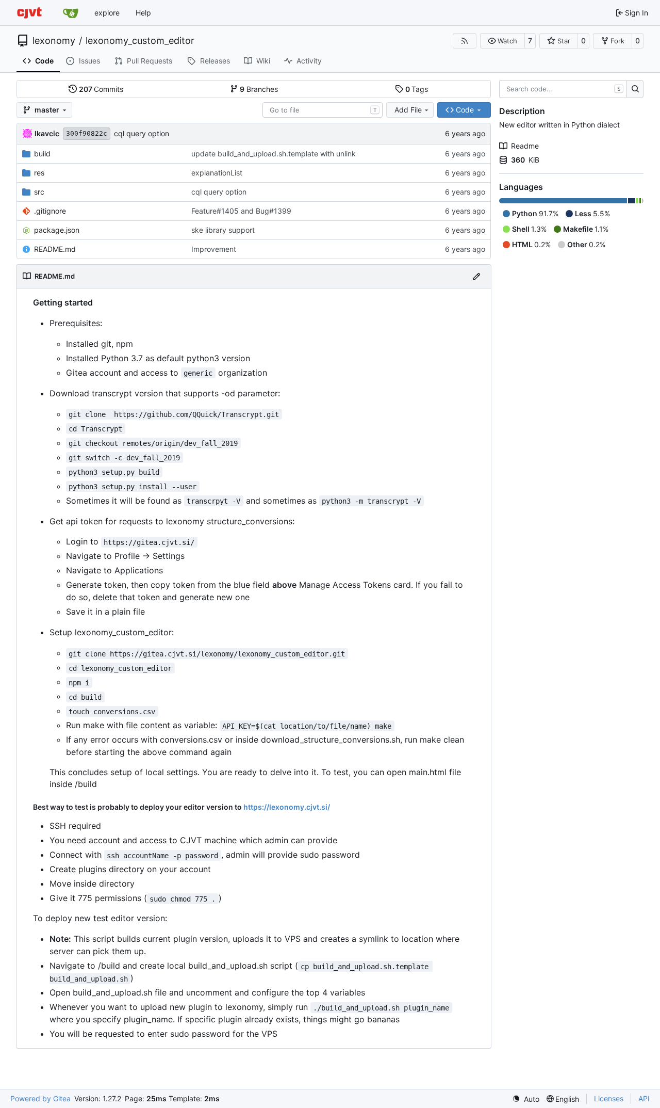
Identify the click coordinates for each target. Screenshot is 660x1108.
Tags (416, 89)
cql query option (141, 133)
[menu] (525, 1099)
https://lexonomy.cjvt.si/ (286, 806)
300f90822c (86, 133)
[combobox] (322, 110)
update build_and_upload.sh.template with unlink (273, 153)
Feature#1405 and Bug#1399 (241, 210)
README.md (55, 249)
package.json (56, 230)
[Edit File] (476, 276)
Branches (259, 89)
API (644, 1098)
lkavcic (47, 133)
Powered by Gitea (40, 1098)
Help (143, 12)
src (39, 191)
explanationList (216, 172)
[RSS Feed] (464, 41)
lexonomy (53, 41)
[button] (502, 41)
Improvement (213, 249)
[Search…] (635, 89)
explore (107, 12)
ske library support (223, 230)
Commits (101, 89)
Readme (525, 145)
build (42, 153)
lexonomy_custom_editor (140, 41)
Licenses (608, 1098)
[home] (29, 12)
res (39, 172)
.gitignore (50, 210)
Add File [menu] (408, 109)
